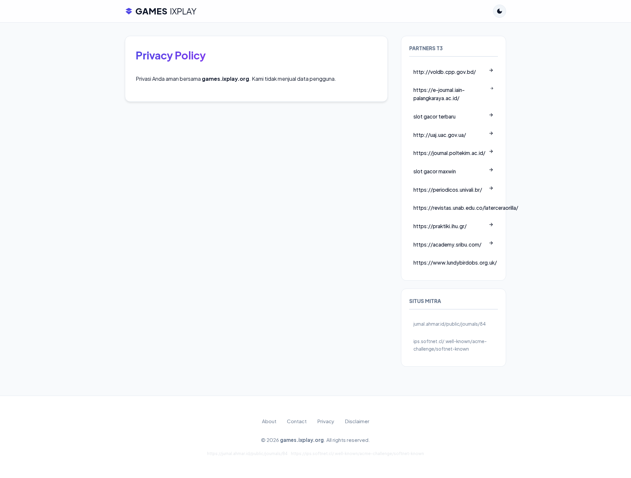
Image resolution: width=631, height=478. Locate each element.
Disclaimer (357, 421)
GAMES (166, 11)
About (269, 421)
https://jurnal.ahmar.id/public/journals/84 (247, 453)
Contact (297, 421)
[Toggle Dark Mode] (499, 11)
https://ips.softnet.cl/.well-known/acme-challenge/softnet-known (357, 453)
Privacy (325, 421)
